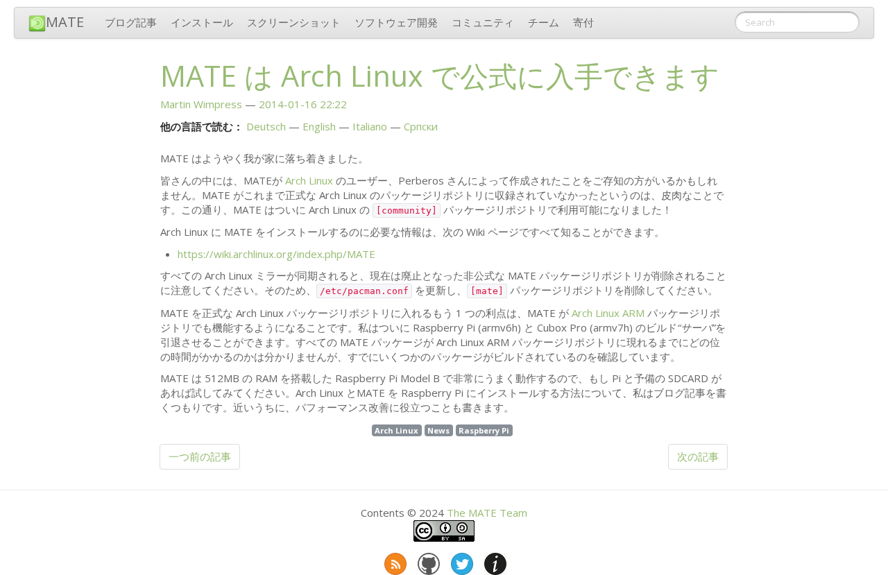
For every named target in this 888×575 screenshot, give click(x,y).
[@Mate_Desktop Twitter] (460, 561)
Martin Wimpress (201, 104)
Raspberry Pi (484, 430)
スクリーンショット (294, 22)
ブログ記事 (131, 22)
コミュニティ (483, 22)
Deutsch (266, 126)
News (438, 430)
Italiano (369, 126)
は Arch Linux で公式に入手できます (439, 75)
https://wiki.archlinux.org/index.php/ (276, 254)
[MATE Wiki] (494, 561)
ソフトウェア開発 (396, 22)
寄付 (583, 22)
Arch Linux (309, 180)
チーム (543, 22)
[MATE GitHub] (427, 561)
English (319, 126)
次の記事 (698, 456)
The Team (487, 513)
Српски (421, 126)
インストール (202, 22)
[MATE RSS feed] (394, 561)
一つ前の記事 (200, 456)
